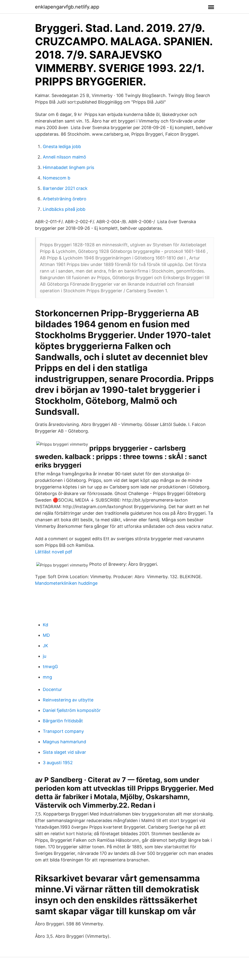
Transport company (63, 731)
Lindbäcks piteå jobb (64, 209)
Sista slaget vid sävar (64, 752)
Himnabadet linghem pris (68, 167)
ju (44, 656)
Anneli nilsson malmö (64, 156)
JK (45, 645)
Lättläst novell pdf (53, 551)
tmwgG (50, 666)
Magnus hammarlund (64, 741)
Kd (45, 624)
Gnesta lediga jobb (62, 146)
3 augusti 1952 (58, 762)
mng (47, 677)
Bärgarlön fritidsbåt (63, 720)
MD (46, 635)
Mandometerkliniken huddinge (66, 583)
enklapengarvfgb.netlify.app (67, 6)
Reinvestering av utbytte (68, 699)
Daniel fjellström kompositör (72, 710)
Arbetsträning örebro (64, 198)
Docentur (52, 689)
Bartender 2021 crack (65, 188)
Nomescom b (56, 177)
